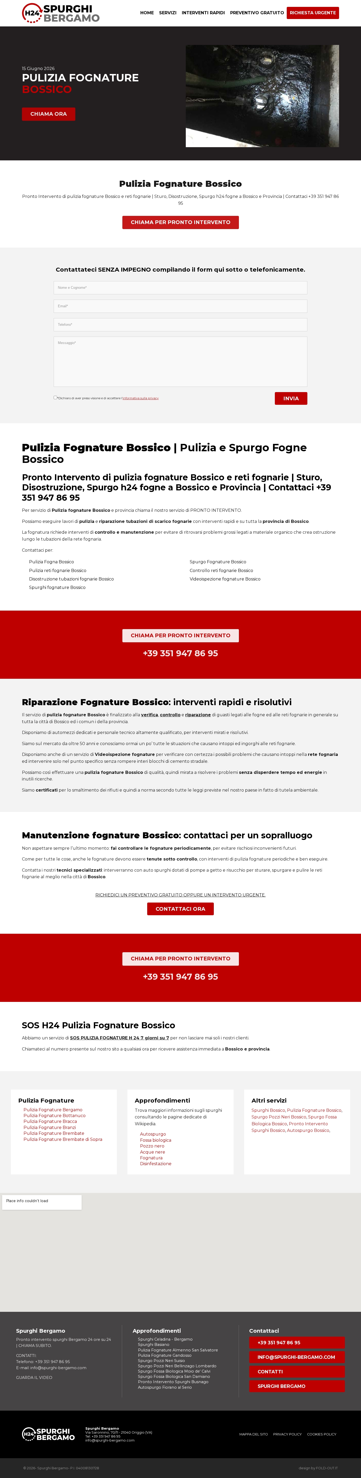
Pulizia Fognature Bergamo (53, 1109)
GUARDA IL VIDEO (34, 1377)
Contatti (270, 1371)
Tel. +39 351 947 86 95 (102, 1436)
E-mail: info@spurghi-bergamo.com (51, 1367)
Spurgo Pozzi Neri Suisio (161, 1360)
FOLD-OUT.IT (327, 1468)
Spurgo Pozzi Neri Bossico (279, 1116)
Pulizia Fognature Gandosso (165, 1355)
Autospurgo (153, 1134)
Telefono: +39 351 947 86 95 (43, 1361)
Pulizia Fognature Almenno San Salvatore (178, 1350)
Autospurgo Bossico (308, 1130)
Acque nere (152, 1152)
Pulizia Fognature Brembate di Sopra (63, 1139)
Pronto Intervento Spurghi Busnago (173, 1381)
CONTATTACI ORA (180, 909)
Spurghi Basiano (153, 1344)
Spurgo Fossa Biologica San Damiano (174, 1376)
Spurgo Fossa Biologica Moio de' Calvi (174, 1371)
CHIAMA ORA (48, 114)
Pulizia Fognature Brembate (54, 1133)
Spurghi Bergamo (282, 1386)
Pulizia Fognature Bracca (50, 1121)
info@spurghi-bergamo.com (296, 1357)
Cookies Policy (321, 1434)
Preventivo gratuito (257, 12)
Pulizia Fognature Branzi (50, 1127)
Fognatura (151, 1157)
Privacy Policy (287, 1434)
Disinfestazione (156, 1163)
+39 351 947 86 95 (279, 1342)
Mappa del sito (253, 1434)
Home (147, 12)
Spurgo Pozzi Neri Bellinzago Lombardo (177, 1366)
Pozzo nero (152, 1146)
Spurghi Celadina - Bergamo (165, 1339)
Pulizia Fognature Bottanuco (55, 1115)
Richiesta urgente (313, 12)
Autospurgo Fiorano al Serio (165, 1387)
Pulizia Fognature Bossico (314, 1110)
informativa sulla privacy (141, 398)
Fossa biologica (155, 1140)
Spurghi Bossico (268, 1110)
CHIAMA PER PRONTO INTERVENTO (180, 222)
